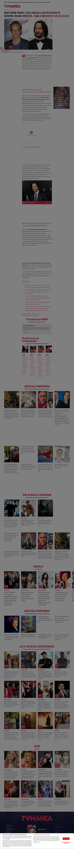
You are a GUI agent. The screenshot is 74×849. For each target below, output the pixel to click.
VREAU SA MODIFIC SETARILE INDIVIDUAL (66, 843)
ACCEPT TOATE (66, 838)
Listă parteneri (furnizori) (36, 842)
